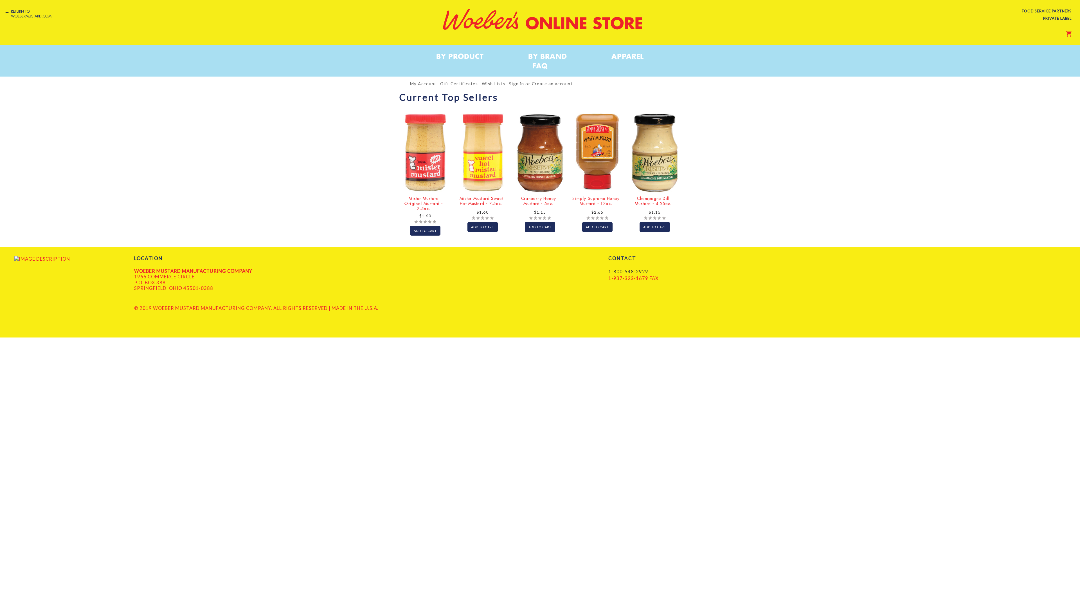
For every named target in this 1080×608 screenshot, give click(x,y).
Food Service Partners (1047, 11)
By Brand (547, 56)
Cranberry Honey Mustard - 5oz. (538, 201)
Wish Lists (493, 83)
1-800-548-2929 (628, 271)
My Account (423, 83)
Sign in (516, 83)
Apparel (627, 56)
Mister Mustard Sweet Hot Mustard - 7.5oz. (481, 201)
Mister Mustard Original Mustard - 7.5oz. (423, 203)
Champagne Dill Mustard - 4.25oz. (653, 201)
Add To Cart (425, 231)
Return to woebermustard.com (31, 14)
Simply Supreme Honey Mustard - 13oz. (596, 201)
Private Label (1057, 18)
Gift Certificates (459, 83)
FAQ (540, 65)
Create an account (552, 83)
